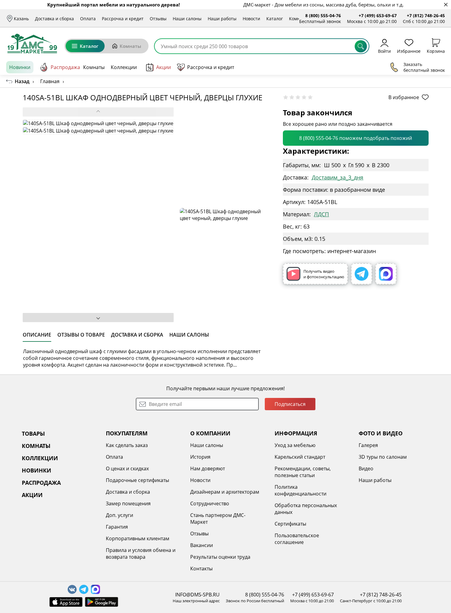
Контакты (201, 568)
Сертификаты (290, 523)
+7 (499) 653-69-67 (378, 15)
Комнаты (298, 18)
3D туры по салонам (383, 456)
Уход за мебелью (295, 445)
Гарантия (117, 526)
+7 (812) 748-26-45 (426, 15)
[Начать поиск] (361, 46)
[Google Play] (101, 602)
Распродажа (65, 67)
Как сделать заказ (127, 445)
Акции (163, 67)
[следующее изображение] (98, 317)
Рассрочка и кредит (123, 18)
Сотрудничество (209, 503)
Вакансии (201, 545)
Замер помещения (128, 503)
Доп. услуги (119, 515)
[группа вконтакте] (72, 589)
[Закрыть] (445, 4)
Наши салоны (187, 18)
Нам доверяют (207, 468)
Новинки (19, 67)
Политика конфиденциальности (300, 490)
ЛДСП (321, 214)
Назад (22, 81)
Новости (251, 18)
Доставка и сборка (54, 18)
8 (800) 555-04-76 (323, 15)
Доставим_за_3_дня (337, 177)
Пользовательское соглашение (297, 539)
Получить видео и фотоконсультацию (323, 274)
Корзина (436, 50)
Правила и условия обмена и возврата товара (140, 553)
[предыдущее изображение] (98, 112)
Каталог (274, 18)
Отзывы (158, 18)
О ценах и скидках (127, 468)
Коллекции (124, 67)
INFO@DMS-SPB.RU (197, 594)
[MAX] (385, 273)
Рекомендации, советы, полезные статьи (303, 472)
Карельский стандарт (300, 456)
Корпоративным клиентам (137, 538)
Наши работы (222, 18)
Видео (366, 468)
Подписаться (290, 404)
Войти (384, 50)
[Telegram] (361, 273)
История (200, 456)
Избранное (409, 50)
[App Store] (66, 602)
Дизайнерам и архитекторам (224, 491)
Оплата (88, 18)
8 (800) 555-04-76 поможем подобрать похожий (355, 138)
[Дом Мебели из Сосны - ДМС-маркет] (32, 43)
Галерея (368, 445)
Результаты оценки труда (220, 556)
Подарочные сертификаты (137, 480)
